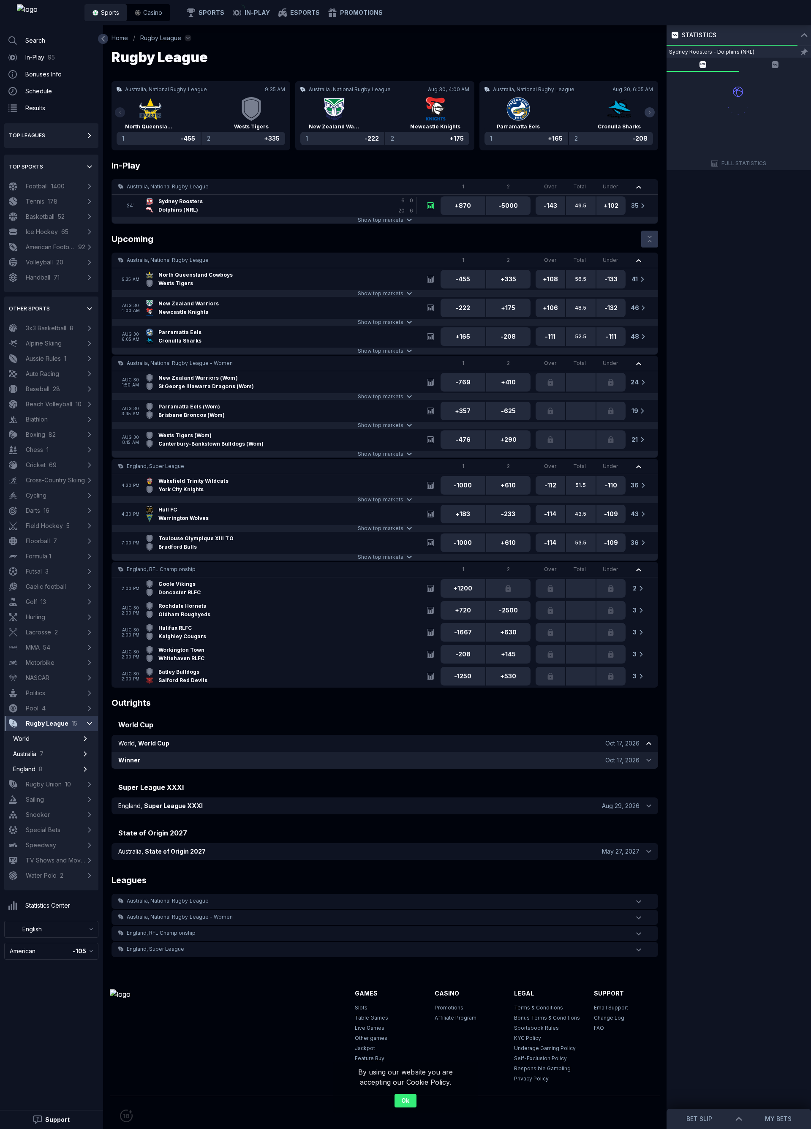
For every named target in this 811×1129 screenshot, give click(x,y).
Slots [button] (361, 1007)
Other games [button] (371, 1038)
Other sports (29, 308)
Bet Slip (699, 1118)
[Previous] (120, 112)
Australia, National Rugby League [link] (168, 186)
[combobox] (51, 929)
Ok (405, 1100)
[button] (148, 12)
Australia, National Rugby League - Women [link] (180, 363)
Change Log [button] (609, 1018)
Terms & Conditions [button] (538, 1007)
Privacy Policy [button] (531, 1078)
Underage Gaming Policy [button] (545, 1048)
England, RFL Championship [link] (161, 569)
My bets (778, 1118)
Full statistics (744, 163)
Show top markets (380, 220)
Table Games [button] (371, 1018)
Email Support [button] (611, 1007)
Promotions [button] (449, 1007)
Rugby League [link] (160, 37)
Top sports (26, 166)
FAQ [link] (599, 1028)
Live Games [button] (369, 1028)
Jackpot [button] (365, 1048)
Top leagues (27, 135)
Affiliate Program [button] (455, 1018)
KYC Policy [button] (527, 1038)
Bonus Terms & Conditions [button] (547, 1018)
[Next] (650, 112)
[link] (46, 12)
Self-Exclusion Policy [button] (540, 1058)
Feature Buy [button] (369, 1058)
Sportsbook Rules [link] (536, 1028)
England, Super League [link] (155, 466)
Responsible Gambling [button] (542, 1068)
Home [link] (120, 37)
